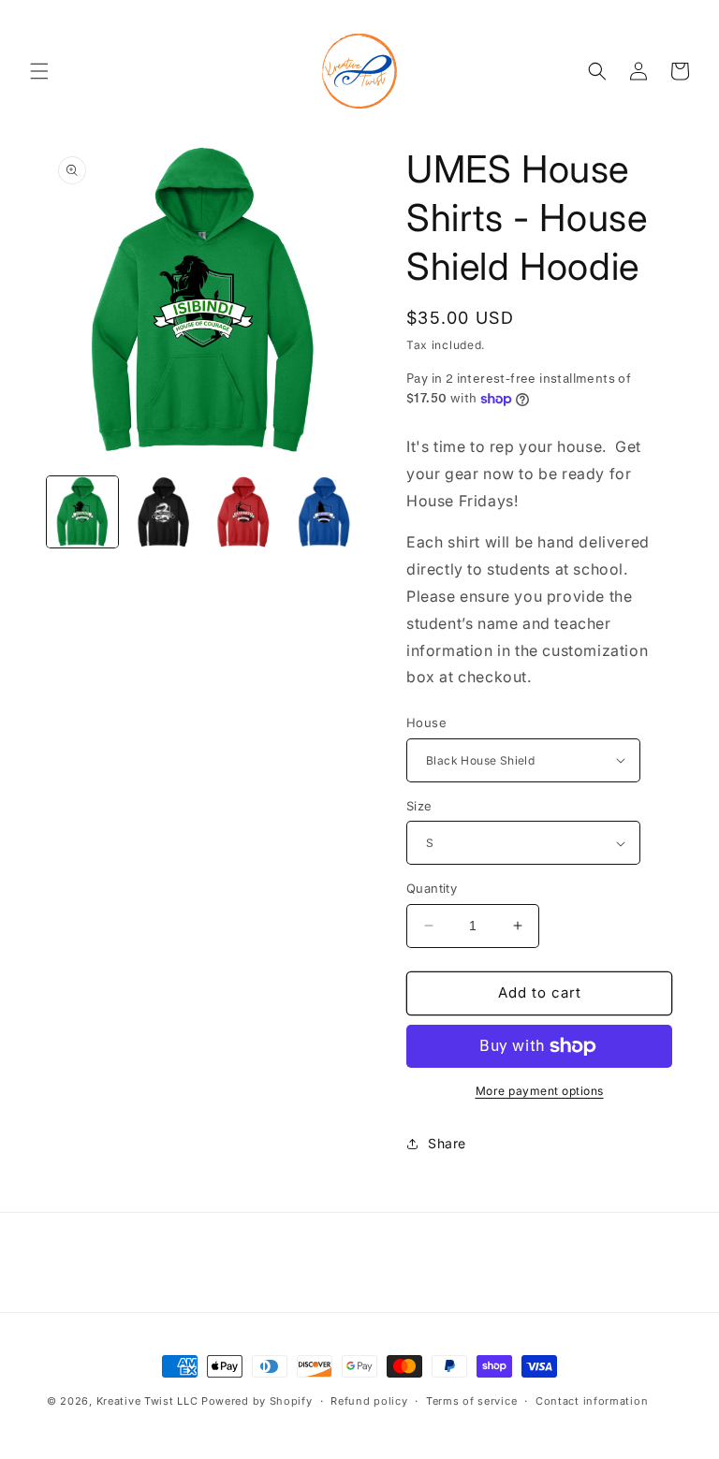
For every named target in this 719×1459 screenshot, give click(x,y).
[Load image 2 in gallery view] (162, 511)
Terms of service (471, 1401)
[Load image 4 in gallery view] (324, 511)
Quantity (431, 888)
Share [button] (447, 1143)
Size (419, 805)
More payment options (540, 1091)
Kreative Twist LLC (147, 1401)
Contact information (592, 1401)
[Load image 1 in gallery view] (82, 511)
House (426, 722)
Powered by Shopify (257, 1401)
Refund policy (368, 1401)
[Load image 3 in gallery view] (243, 511)
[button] (39, 71)
